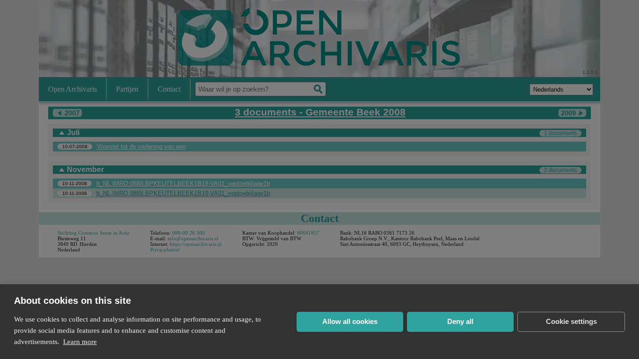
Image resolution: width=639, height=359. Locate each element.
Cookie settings (571, 321)
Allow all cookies (350, 321)
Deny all (460, 321)
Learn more (80, 341)
